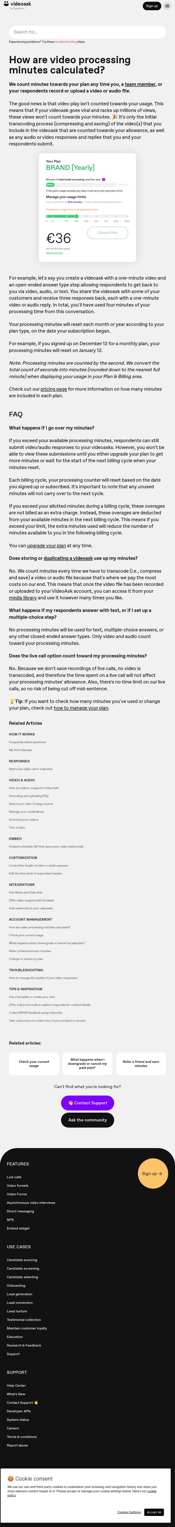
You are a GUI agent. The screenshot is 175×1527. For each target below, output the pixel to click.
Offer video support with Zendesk (31, 900)
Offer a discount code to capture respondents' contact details (49, 1005)
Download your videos (23, 819)
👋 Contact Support (87, 1103)
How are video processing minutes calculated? (40, 927)
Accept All (154, 1512)
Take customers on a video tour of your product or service (47, 1020)
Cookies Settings (129, 1512)
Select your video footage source (31, 804)
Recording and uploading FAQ (29, 796)
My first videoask (20, 750)
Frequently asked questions (27, 742)
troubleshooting (66, 42)
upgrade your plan (46, 545)
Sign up (152, 6)
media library (23, 597)
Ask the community (87, 1120)
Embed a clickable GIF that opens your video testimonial (46, 846)
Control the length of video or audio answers (38, 865)
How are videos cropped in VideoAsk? (34, 788)
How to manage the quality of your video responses (43, 978)
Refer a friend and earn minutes (30, 951)
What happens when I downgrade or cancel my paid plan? (47, 943)
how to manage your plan (81, 708)
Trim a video (17, 827)
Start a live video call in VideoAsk (30, 769)
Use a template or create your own (32, 997)
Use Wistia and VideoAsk (25, 892)
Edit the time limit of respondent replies (35, 873)
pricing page (54, 389)
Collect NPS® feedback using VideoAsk (35, 1013)
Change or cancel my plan (26, 959)
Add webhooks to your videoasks (31, 908)
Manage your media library (26, 812)
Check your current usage (26, 935)
